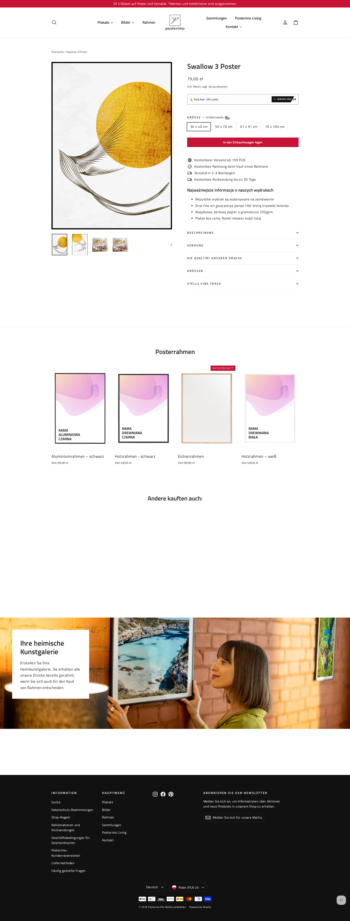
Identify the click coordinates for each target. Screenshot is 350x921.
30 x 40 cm (198, 126)
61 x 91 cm (248, 126)
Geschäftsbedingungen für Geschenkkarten (70, 840)
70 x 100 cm (275, 126)
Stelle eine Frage (204, 284)
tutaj (257, 218)
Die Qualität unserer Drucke (214, 258)
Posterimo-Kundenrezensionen (65, 853)
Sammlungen (216, 18)
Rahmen (148, 22)
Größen (195, 271)
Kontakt (232, 26)
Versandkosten (218, 86)
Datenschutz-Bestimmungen (72, 809)
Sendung (195, 245)
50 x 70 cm (223, 126)
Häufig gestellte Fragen (68, 870)
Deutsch (152, 887)
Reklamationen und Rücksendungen (65, 827)
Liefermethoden (63, 863)
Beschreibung (200, 233)
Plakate (103, 22)
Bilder (126, 22)
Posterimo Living (248, 18)
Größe (205, 117)
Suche (55, 802)
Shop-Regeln (60, 817)
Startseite (57, 52)
